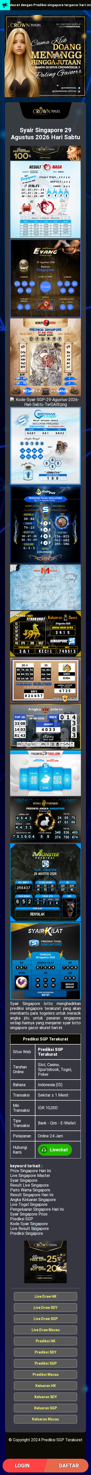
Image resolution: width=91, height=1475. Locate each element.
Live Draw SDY (45, 1308)
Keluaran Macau (45, 1419)
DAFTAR (69, 1466)
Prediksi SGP (46, 1363)
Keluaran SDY (45, 1397)
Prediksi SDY (45, 1352)
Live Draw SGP (46, 1319)
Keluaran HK (45, 1386)
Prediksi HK (45, 1341)
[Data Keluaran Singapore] (45, 153)
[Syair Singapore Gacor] (45, 1262)
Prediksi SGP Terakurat (50, 1052)
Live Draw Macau (46, 1330)
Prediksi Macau (46, 1375)
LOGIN (22, 1466)
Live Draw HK (45, 1296)
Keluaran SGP (45, 1408)
